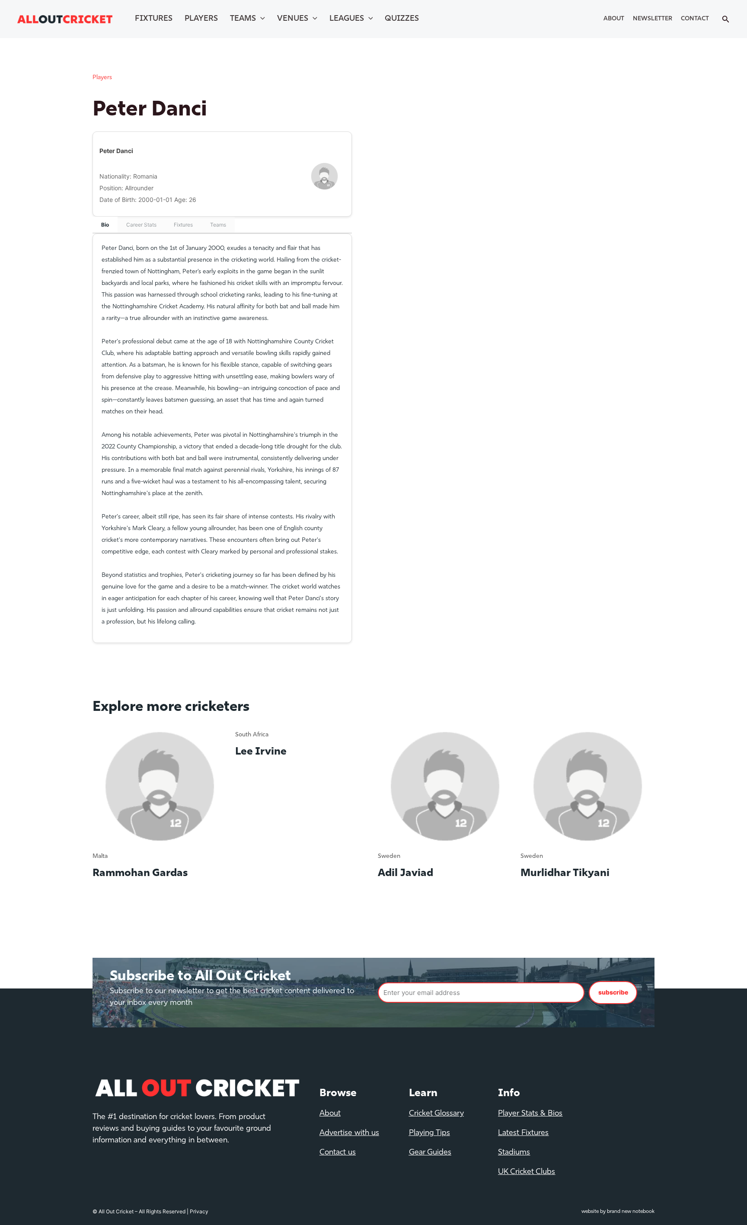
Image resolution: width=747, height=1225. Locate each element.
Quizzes (402, 19)
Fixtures (153, 19)
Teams (243, 19)
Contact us (337, 1153)
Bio (105, 224)
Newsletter (652, 19)
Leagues (346, 19)
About (613, 19)
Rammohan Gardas (140, 873)
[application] (260, 19)
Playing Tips (429, 1133)
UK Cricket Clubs (526, 1172)
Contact (695, 19)
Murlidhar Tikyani (565, 873)
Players (201, 19)
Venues (292, 19)
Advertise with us (349, 1133)
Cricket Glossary (436, 1114)
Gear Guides (430, 1153)
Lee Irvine (261, 752)
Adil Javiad (405, 873)
